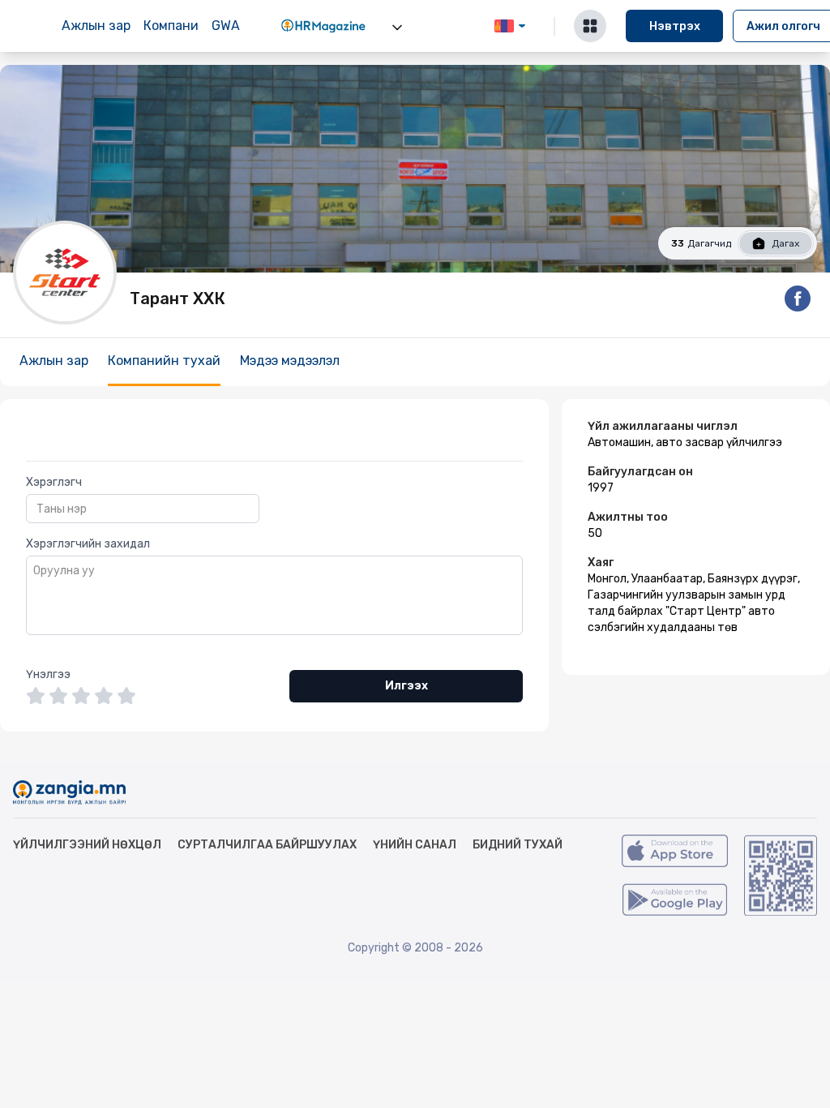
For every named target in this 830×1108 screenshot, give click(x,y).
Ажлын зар (96, 25)
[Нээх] (397, 27)
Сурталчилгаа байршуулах (267, 845)
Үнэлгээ (48, 674)
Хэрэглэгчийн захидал (88, 544)
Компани (171, 25)
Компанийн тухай (164, 360)
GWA (226, 25)
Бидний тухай (518, 845)
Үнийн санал (414, 845)
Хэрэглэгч (54, 482)
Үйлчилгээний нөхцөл (87, 845)
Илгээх (406, 686)
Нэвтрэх (674, 26)
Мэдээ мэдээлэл (290, 360)
